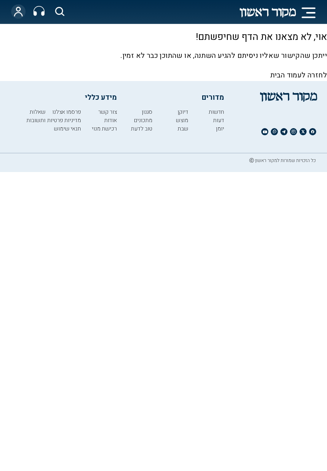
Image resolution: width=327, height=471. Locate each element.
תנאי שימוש (67, 129)
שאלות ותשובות (35, 116)
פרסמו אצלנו (66, 112)
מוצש (182, 120)
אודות (110, 120)
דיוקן (182, 112)
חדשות (216, 112)
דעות (218, 120)
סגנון (147, 112)
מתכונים (143, 120)
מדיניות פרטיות (64, 120)
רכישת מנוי (104, 129)
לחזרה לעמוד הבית (298, 75)
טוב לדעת (141, 129)
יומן (220, 129)
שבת (182, 129)
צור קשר (107, 112)
